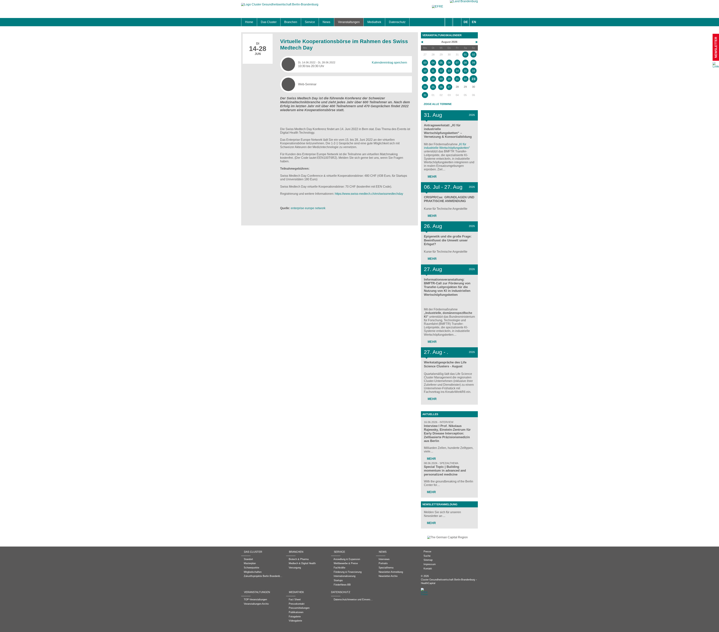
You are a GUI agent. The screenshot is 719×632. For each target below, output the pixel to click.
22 (465, 78)
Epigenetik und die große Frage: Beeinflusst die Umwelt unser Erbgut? (448, 240)
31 (425, 95)
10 (425, 70)
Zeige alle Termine (438, 104)
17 (425, 78)
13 (449, 70)
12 (441, 70)
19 (441, 78)
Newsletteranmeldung (439, 504)
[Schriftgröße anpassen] (457, 22)
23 (473, 79)
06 (449, 62)
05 (441, 62)
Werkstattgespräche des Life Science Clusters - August (445, 364)
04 (433, 62)
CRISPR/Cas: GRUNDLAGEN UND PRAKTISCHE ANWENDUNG (449, 199)
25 (433, 86)
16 (473, 70)
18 (433, 78)
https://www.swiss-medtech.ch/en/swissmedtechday (369, 193)
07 (457, 62)
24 (425, 86)
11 (433, 70)
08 (465, 62)
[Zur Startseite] (279, 6)
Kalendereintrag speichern (389, 62)
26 (441, 86)
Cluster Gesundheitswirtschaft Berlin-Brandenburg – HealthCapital (449, 581)
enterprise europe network (308, 208)
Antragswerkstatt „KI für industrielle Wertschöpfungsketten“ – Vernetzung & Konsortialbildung (448, 131)
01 (465, 54)
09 (473, 62)
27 (449, 86)
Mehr (432, 176)
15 (465, 70)
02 (473, 54)
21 (457, 78)
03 (425, 62)
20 (449, 78)
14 (457, 70)
